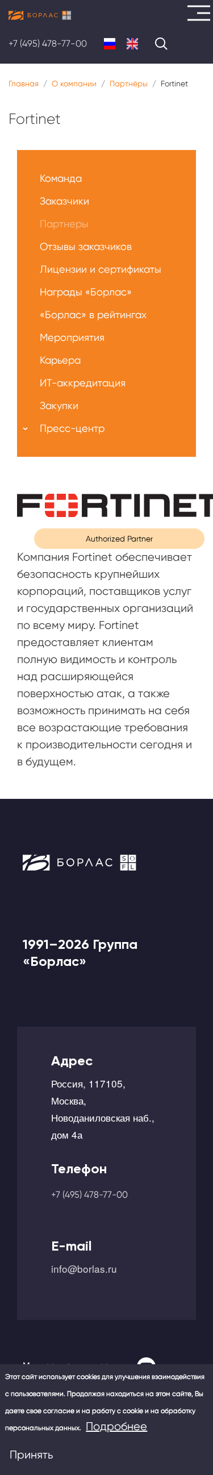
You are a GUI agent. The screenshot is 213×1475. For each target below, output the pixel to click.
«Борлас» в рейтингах (93, 314)
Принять (31, 1454)
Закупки (59, 405)
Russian (109, 44)
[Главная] (40, 15)
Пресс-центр (72, 428)
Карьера (60, 360)
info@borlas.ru (84, 1268)
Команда (61, 178)
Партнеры (64, 224)
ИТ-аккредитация (83, 383)
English (132, 44)
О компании (74, 84)
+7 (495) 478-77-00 (48, 43)
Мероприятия (72, 337)
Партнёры (129, 84)
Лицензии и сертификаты (100, 269)
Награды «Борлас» (86, 292)
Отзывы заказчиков (86, 246)
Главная (24, 84)
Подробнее (116, 1426)
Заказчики (64, 201)
